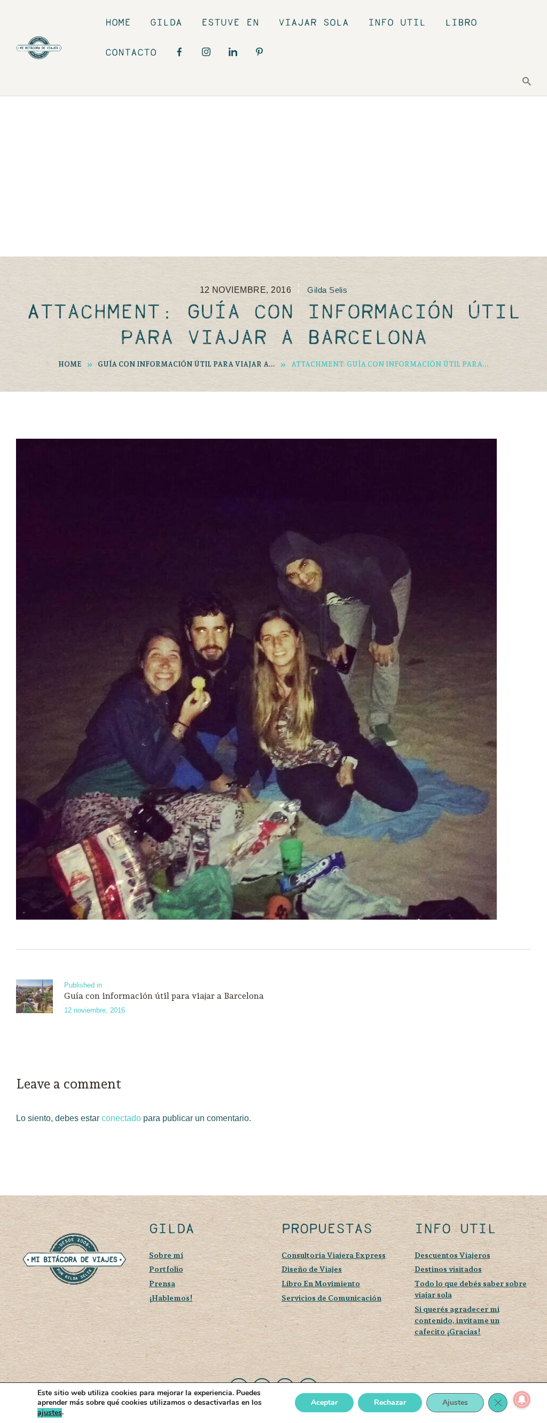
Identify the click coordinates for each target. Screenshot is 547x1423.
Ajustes (455, 1403)
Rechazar (390, 1403)
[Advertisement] (273, 176)
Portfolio (166, 1268)
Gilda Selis (327, 290)
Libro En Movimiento (321, 1283)
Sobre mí (166, 1254)
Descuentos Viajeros (452, 1254)
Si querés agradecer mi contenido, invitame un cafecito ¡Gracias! (457, 1320)
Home (70, 364)
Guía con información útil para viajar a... (186, 364)
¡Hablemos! (171, 1297)
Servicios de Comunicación (331, 1297)
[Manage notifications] (521, 1399)
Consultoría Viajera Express (334, 1254)
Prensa (162, 1283)
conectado (121, 1118)
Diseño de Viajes (312, 1268)
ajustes (49, 1413)
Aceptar (324, 1403)
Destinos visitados (448, 1268)
